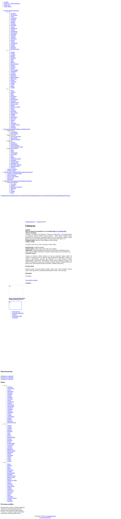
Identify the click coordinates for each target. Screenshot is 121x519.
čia (19, 513)
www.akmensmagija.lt (50, 516)
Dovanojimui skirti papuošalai (17, 316)
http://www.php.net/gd (59, 231)
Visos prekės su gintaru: (31, 280)
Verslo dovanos (16, 311)
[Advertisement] (60, 208)
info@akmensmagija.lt (45, 517)
